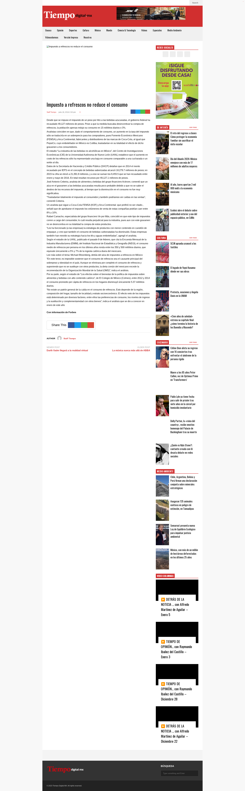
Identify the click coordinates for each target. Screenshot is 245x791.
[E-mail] (147, 112)
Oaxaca (48, 30)
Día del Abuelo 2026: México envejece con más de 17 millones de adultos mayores (183, 162)
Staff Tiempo (51, 112)
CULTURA (161, 238)
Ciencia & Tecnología (127, 30)
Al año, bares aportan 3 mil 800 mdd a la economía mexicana (183, 188)
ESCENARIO (162, 342)
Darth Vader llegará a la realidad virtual (67, 350)
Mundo (109, 30)
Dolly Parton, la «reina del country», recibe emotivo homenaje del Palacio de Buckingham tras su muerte (183, 426)
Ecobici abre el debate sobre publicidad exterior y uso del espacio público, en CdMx (183, 213)
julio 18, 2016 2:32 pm (67, 112)
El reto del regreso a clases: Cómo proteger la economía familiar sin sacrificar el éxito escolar (183, 138)
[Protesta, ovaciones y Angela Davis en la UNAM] (162, 301)
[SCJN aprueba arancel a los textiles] (162, 252)
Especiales (157, 30)
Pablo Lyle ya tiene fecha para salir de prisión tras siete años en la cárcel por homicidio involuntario (183, 402)
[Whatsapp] (142, 112)
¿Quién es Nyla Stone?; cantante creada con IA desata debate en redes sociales (181, 450)
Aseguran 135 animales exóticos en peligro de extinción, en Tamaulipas (182, 504)
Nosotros (88, 37)
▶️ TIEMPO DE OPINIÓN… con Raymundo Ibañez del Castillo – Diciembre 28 (176, 691)
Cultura (86, 30)
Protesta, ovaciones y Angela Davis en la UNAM (184, 294)
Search (195, 3)
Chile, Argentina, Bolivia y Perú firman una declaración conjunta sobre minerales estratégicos (183, 482)
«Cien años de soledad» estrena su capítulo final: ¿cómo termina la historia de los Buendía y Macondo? (184, 321)
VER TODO (193, 127)
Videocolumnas (51, 37)
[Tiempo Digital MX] (68, 16)
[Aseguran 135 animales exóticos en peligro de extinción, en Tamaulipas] (162, 510)
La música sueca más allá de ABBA (131, 350)
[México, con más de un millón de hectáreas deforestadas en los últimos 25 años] (162, 558)
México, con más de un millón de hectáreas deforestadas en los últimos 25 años (184, 553)
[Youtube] (186, 3)
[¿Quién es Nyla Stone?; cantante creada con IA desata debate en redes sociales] (162, 454)
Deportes (73, 30)
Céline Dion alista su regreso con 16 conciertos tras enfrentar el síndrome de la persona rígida (184, 353)
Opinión (60, 30)
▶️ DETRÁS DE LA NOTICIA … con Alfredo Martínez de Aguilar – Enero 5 (175, 607)
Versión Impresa (71, 37)
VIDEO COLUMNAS (165, 576)
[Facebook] (172, 3)
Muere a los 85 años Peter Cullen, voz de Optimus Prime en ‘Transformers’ (184, 376)
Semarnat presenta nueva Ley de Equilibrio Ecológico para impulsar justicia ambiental (182, 531)
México (98, 30)
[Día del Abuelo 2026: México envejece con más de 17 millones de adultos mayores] (162, 168)
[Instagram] (181, 3)
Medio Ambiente (174, 30)
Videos (144, 30)
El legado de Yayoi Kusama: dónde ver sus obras (183, 269)
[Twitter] (177, 3)
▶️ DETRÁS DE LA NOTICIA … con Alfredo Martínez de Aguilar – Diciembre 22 (175, 733)
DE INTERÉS (162, 127)
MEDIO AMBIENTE (165, 471)
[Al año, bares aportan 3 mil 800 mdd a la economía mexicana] (162, 194)
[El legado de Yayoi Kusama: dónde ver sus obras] (162, 276)
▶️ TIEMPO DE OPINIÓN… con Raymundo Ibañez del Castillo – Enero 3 (176, 649)
